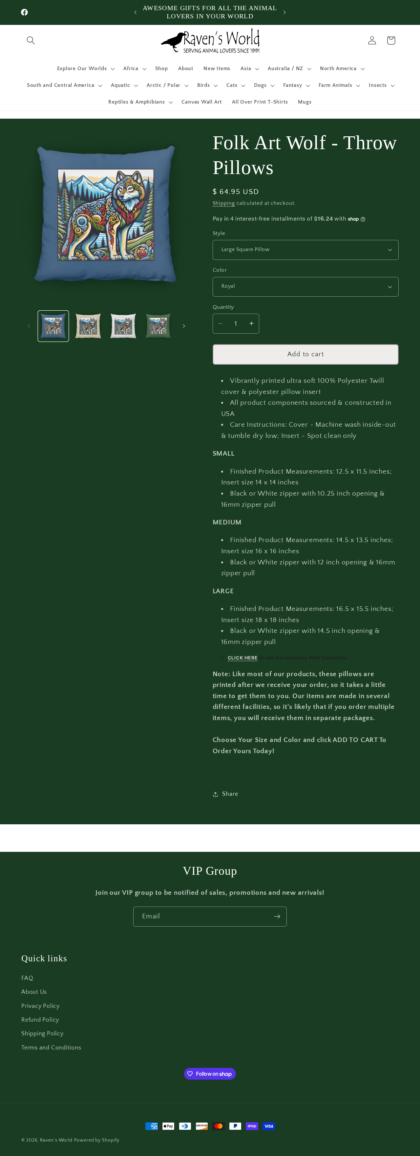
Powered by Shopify (96, 1140)
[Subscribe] (277, 917)
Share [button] (230, 794)
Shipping (224, 203)
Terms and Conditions (51, 1048)
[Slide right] (184, 326)
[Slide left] (28, 326)
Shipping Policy (42, 1033)
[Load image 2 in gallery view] (88, 326)
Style (219, 233)
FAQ (27, 978)
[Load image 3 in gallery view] (123, 326)
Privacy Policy (40, 1006)
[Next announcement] (285, 12)
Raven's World (56, 1140)
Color (220, 270)
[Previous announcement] (135, 12)
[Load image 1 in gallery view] (53, 326)
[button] (30, 40)
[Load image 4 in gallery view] (158, 326)
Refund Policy (40, 1020)
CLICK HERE (243, 657)
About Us (34, 992)
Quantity (223, 307)
